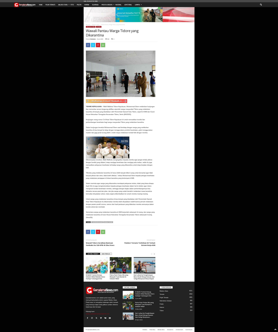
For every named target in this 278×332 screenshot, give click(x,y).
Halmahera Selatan (91, 272)
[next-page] (154, 254)
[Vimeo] (101, 318)
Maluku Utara (63, 5)
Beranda (88, 24)
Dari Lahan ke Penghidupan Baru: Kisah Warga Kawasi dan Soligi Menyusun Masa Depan (144, 277)
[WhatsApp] (103, 45)
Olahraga (95, 5)
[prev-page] (152, 254)
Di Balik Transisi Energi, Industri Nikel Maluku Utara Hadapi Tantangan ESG (95, 277)
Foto (72, 5)
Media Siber (161, 329)
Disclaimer (170, 329)
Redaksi (93, 39)
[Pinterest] (98, 45)
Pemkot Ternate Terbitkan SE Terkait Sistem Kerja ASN (139, 244)
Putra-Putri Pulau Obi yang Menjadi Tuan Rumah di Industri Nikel (119, 277)
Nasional (118, 5)
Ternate (162, 294)
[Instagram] (92, 318)
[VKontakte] (106, 318)
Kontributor (189, 329)
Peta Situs (152, 329)
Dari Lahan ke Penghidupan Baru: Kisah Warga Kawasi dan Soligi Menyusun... (144, 315)
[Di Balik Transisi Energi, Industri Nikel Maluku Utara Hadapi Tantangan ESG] (97, 265)
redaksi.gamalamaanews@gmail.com (97, 314)
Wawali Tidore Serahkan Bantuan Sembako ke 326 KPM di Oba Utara (100, 244)
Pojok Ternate (50, 5)
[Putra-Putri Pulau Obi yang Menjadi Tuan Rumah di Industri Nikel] (121, 265)
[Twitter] (93, 45)
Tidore (99, 27)
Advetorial (128, 5)
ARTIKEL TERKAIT (93, 254)
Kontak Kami (179, 329)
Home (40, 5)
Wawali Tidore (108, 222)
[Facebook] (88, 45)
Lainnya (137, 5)
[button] (260, 4)
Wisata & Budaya (107, 5)
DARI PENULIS (106, 254)
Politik (79, 5)
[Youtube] (110, 318)
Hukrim (86, 5)
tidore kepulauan (97, 222)
